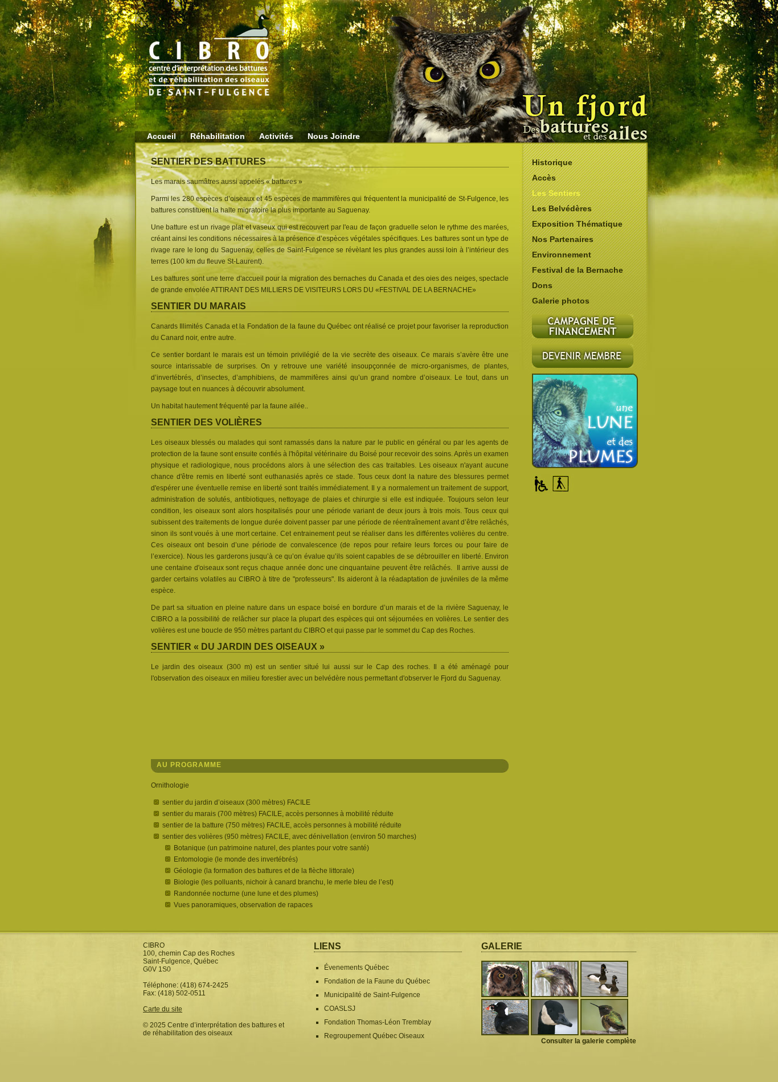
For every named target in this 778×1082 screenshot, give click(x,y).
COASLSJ (339, 1009)
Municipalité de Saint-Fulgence (372, 995)
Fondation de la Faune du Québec (377, 981)
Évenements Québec (356, 968)
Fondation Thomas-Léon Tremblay (377, 1022)
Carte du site (162, 1009)
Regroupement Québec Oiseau (372, 1036)
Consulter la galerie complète (588, 1041)
